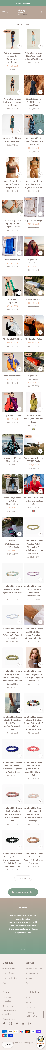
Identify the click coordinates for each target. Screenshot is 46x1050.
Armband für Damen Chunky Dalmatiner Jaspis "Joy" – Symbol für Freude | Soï (12, 723)
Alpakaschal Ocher (33, 339)
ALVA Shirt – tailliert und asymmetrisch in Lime (33, 418)
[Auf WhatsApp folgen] (29, 1023)
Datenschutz (31, 1007)
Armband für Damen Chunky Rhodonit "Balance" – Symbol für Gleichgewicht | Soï (12, 814)
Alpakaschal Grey (33, 299)
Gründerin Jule (8, 968)
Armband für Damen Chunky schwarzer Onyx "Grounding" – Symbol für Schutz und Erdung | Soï (12, 859)
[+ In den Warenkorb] (19, 46)
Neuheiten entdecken (6, 999)
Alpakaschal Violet (12, 415)
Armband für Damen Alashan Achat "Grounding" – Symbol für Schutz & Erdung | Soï (33, 546)
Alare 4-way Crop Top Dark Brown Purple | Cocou (12, 184)
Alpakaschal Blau (12, 260)
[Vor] (43, 3)
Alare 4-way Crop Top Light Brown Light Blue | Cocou (33, 184)
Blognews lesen (9, 1006)
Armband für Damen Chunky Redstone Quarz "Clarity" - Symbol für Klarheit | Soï (33, 768)
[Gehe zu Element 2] (21, 949)
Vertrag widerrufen (32, 1014)
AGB (28, 997)
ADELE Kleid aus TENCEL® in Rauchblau (33, 102)
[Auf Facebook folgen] (4, 1023)
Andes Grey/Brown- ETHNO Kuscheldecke (12, 501)
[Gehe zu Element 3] (24, 949)
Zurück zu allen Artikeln (23, 892)
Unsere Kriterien (9, 978)
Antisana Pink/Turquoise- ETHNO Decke (12, 543)
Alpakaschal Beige (33, 220)
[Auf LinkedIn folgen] (23, 1023)
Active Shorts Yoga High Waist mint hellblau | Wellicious (33, 56)
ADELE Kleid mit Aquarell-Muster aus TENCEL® (33, 141)
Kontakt (29, 978)
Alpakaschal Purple (12, 376)
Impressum (30, 1002)
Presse (5, 983)
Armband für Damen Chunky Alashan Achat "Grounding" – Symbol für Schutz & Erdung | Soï (12, 677)
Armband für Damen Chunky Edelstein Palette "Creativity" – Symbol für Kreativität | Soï (33, 723)
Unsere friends (8, 973)
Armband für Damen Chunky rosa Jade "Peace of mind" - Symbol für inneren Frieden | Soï (33, 814)
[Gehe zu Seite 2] (29, 878)
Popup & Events (9, 1019)
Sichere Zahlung (23, 3)
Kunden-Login (32, 973)
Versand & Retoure (34, 968)
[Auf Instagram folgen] (10, 1023)
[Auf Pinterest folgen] (16, 1023)
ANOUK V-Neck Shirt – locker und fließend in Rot (33, 501)
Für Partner (30, 983)
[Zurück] (2, 3)
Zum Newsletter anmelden (9, 1012)
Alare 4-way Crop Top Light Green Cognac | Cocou (12, 223)
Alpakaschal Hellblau (12, 339)
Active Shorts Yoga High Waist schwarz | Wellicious (12, 102)
